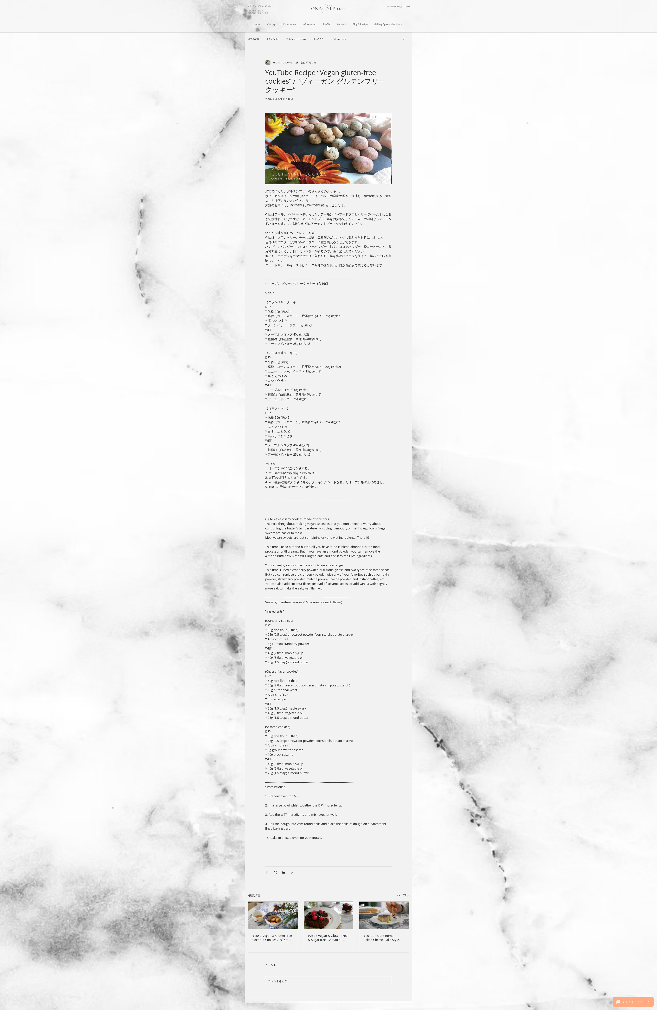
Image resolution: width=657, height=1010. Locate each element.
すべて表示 (403, 895)
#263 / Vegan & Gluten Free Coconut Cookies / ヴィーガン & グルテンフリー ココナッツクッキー (272, 938)
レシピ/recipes (338, 39)
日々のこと (318, 39)
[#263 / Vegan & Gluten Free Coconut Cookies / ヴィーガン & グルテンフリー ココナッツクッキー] (273, 915)
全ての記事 (253, 39)
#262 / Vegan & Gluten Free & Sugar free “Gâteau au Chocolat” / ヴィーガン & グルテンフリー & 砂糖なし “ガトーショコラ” (328, 938)
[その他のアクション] (390, 62)
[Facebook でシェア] (266, 872)
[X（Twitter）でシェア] (275, 872)
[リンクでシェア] (292, 872)
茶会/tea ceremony (296, 39)
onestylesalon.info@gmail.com (398, 6)
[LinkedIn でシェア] (283, 872)
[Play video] (328, 148)
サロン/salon (272, 39)
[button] (404, 39)
